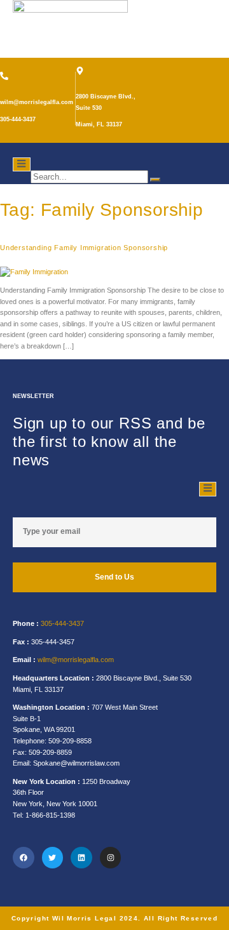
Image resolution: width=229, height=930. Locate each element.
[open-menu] (21, 164)
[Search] (155, 180)
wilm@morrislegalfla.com (76, 659)
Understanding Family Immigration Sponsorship (84, 247)
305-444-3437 (62, 623)
